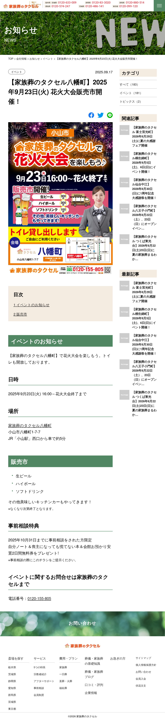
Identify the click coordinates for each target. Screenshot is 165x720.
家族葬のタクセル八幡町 (30, 425)
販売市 (20, 313)
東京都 (12, 709)
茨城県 (12, 674)
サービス (40, 658)
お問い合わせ (143, 672)
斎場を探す (16, 658)
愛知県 (12, 688)
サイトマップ (143, 658)
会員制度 (39, 695)
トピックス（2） (131, 101)
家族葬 (63, 667)
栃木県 (12, 667)
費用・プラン (68, 658)
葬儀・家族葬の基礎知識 (94, 660)
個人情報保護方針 (146, 665)
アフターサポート (44, 681)
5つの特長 (39, 667)
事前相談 (39, 688)
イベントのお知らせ (32, 304)
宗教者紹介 (40, 674)
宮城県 (12, 702)
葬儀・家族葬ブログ (94, 674)
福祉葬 (63, 688)
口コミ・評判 (94, 685)
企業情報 (91, 693)
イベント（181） (131, 93)
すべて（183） (130, 84)
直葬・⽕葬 (65, 681)
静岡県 (12, 681)
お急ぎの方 (118, 658)
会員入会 (141, 678)
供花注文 (141, 685)
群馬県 (12, 695)
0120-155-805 (39, 598)
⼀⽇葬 (63, 674)
